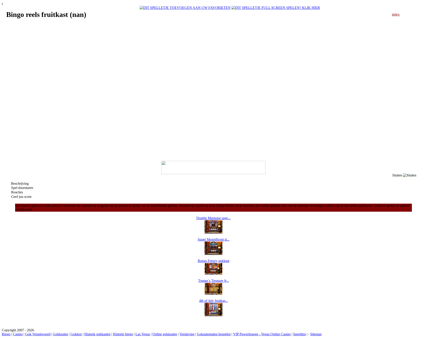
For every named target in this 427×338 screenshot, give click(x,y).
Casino (18, 334)
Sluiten (397, 175)
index (396, 14)
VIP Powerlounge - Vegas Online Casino (262, 334)
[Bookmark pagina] (185, 8)
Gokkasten (60, 334)
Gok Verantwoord (37, 334)
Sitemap (316, 334)
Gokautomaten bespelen (214, 334)
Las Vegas (142, 334)
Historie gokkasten (97, 334)
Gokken (76, 334)
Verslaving (186, 334)
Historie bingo (123, 334)
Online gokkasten (164, 334)
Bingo (6, 334)
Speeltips (299, 334)
